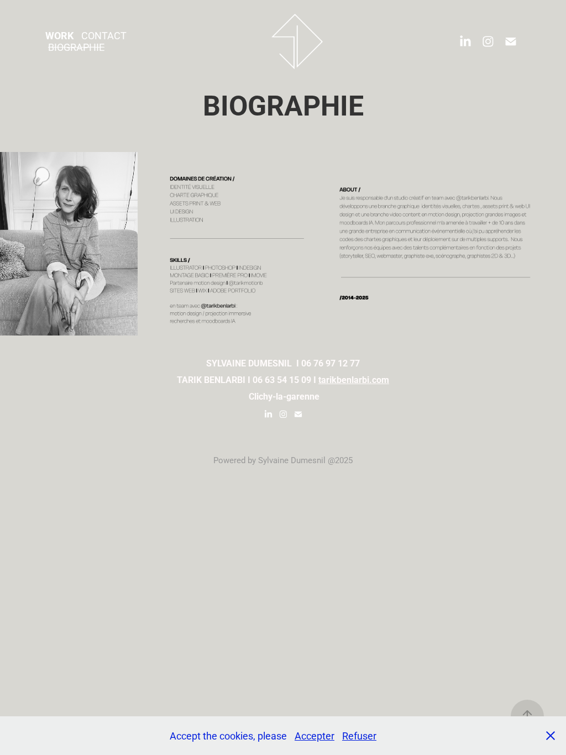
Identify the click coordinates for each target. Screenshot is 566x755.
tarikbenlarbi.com (353, 379)
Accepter (314, 735)
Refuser (359, 735)
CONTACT (104, 35)
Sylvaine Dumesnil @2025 (305, 459)
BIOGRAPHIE (76, 47)
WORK (59, 35)
